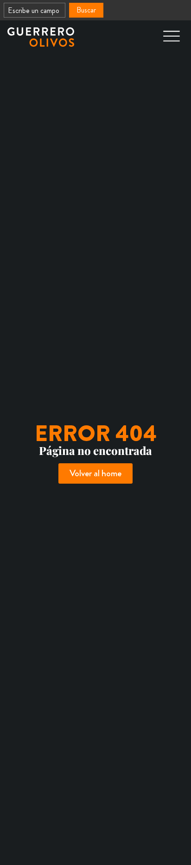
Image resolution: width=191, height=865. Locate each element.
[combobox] (34, 10)
